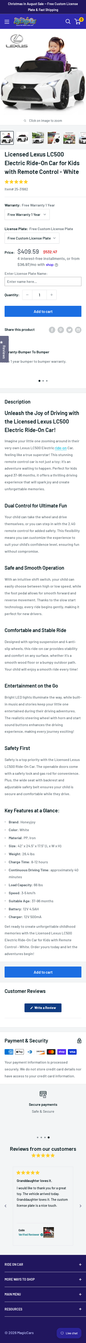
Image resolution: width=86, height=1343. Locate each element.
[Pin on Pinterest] (61, 329)
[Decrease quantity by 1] (27, 295)
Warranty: (30, 205)
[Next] (80, 1206)
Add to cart (43, 311)
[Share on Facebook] (52, 329)
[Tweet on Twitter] (69, 329)
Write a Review (48, 1009)
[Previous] (5, 1206)
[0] (77, 21)
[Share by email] (78, 329)
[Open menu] (7, 22)
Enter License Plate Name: (26, 273)
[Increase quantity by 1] (51, 295)
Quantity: (12, 295)
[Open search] (68, 21)
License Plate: (39, 228)
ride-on (61, 448)
